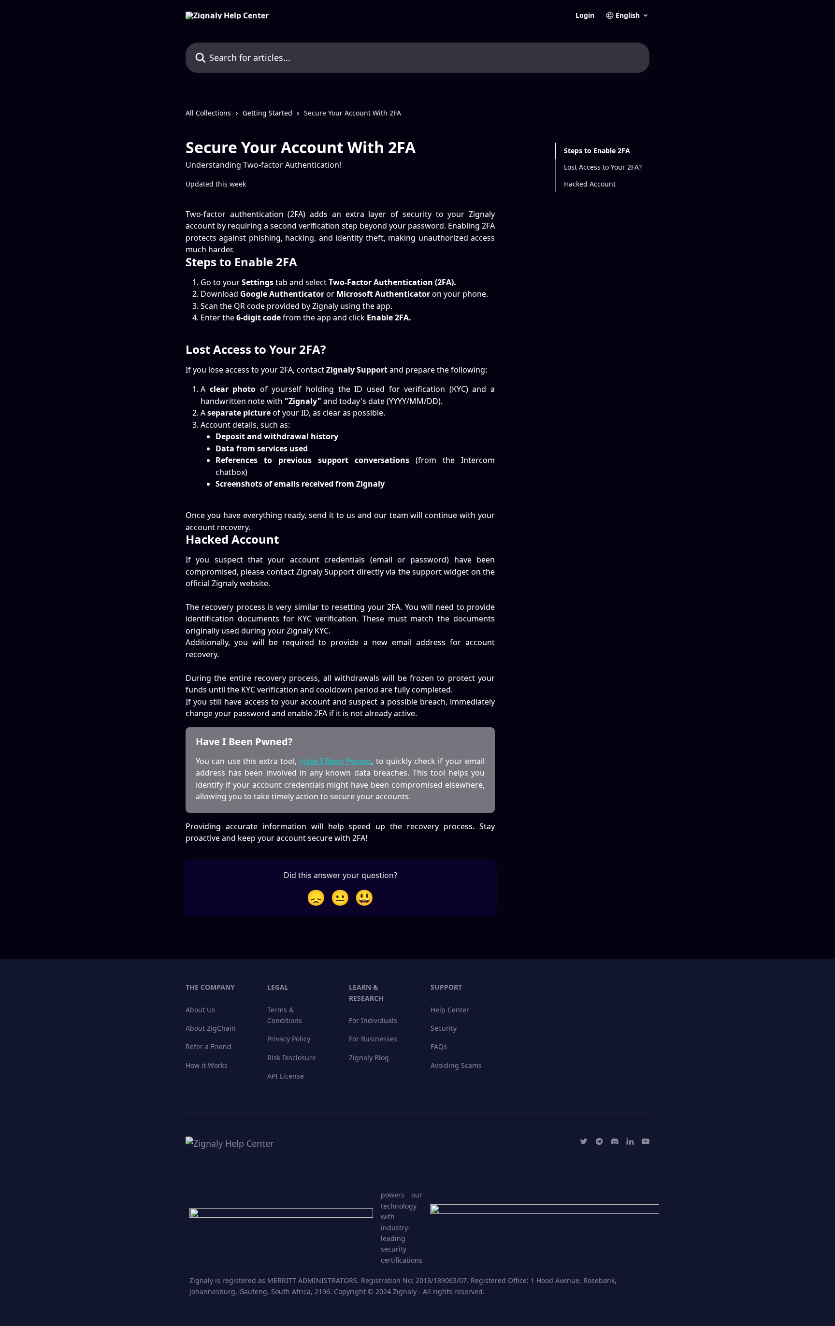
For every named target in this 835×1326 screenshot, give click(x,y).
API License (285, 1076)
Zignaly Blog (369, 1057)
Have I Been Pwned (336, 761)
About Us (200, 1009)
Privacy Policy (288, 1038)
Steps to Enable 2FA (597, 150)
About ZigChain (211, 1028)
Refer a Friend (208, 1046)
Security (444, 1028)
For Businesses (373, 1038)
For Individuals (373, 1020)
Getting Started (267, 112)
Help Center (450, 1009)
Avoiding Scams (456, 1065)
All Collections (208, 112)
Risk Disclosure (291, 1057)
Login (585, 15)
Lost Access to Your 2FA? (603, 167)
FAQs (439, 1046)
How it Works (207, 1065)
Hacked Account (590, 183)
